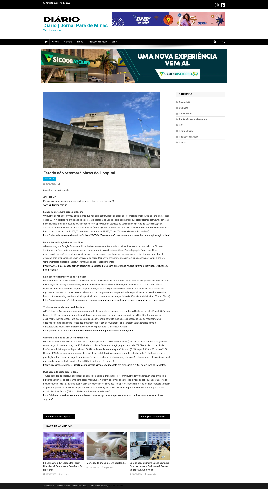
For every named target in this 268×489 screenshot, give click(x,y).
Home (80, 41)
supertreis (65, 474)
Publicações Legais (97, 41)
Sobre (115, 41)
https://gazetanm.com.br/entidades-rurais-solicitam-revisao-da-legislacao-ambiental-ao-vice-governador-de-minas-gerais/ (104, 300)
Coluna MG (49, 179)
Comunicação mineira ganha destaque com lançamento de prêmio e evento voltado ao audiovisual (149, 466)
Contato (68, 41)
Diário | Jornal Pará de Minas (75, 25)
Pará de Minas (186, 113)
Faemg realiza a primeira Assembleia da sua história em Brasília (155, 416)
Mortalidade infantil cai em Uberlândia (106, 463)
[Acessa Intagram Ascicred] (134, 66)
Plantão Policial (186, 131)
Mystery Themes (115, 486)
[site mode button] (216, 41)
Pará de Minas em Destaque (193, 119)
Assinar (55, 41)
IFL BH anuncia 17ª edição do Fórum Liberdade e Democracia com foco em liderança (63, 466)
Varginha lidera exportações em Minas (61, 416)
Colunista (183, 108)
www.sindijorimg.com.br (55, 205)
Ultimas (183, 142)
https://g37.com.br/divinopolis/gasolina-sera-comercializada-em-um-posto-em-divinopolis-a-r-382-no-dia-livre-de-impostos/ (104, 365)
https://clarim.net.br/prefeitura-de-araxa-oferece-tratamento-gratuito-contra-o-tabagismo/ (88, 330)
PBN (181, 125)
